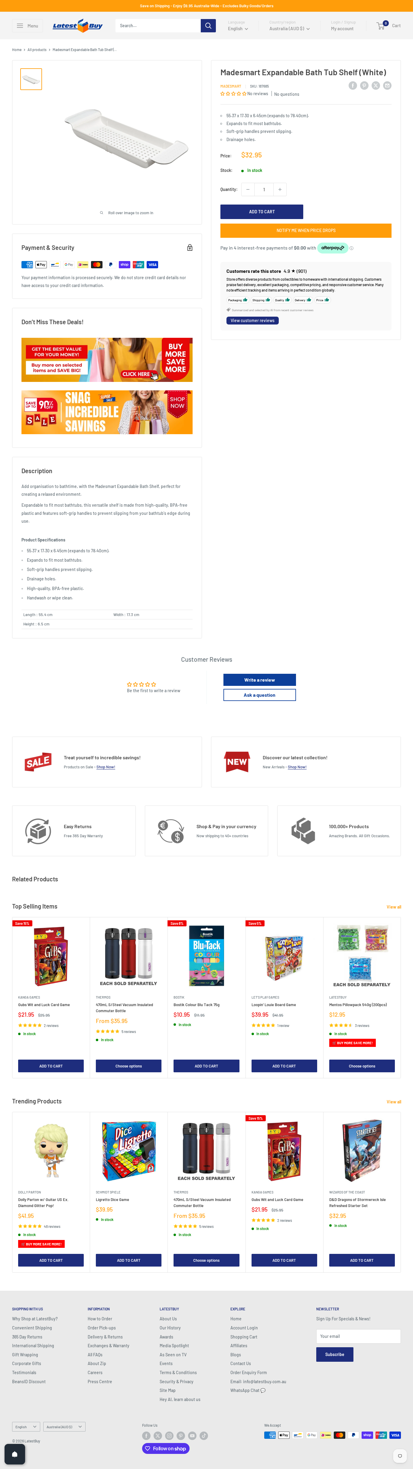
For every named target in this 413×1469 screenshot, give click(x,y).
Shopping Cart (243, 1336)
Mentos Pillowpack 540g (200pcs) (358, 1004)
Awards (166, 1336)
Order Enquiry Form (248, 1372)
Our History (170, 1327)
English (21, 1427)
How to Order (100, 1318)
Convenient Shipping (32, 1327)
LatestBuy (337, 997)
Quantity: (229, 189)
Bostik (179, 997)
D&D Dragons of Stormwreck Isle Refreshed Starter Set (357, 1202)
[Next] (401, 998)
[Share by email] (387, 85)
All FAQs (95, 1354)
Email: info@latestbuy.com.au (258, 1381)
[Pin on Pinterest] (364, 85)
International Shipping (33, 1345)
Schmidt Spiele (108, 1192)
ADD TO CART (262, 211)
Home (16, 49)
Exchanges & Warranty (108, 1345)
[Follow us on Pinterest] (181, 1436)
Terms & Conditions (178, 1372)
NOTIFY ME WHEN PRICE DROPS (306, 230)
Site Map (168, 1390)
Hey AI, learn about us (180, 1399)
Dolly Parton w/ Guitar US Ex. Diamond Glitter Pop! (43, 1202)
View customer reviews (253, 320)
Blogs (235, 1354)
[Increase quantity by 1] (280, 189)
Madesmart (230, 86)
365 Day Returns (27, 1336)
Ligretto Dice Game (112, 1199)
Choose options (128, 1066)
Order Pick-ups (102, 1327)
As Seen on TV (173, 1354)
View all (394, 906)
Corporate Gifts (26, 1363)
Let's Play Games (265, 997)
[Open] (15, 1454)
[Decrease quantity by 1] (248, 189)
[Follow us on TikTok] (204, 1436)
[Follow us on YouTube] (192, 1436)
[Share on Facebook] (353, 85)
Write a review (259, 680)
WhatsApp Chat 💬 (247, 1390)
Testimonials (24, 1372)
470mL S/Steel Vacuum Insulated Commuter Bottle (124, 1007)
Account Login (244, 1327)
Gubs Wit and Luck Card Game (44, 1004)
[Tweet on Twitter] (376, 85)
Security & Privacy (176, 1381)
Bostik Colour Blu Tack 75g (197, 1004)
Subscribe (334, 1354)
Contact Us (240, 1363)
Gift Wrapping (25, 1354)
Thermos (103, 997)
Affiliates (238, 1345)
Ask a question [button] (259, 695)
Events (166, 1363)
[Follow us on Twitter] (158, 1436)
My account (342, 28)
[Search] (208, 25)
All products (37, 49)
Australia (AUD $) (59, 1427)
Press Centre (100, 1381)
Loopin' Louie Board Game (274, 1004)
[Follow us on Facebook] (146, 1436)
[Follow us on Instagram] (169, 1436)
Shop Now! (105, 766)
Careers (95, 1372)
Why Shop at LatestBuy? (35, 1318)
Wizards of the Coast (347, 1192)
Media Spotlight (174, 1345)
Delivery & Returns (105, 1336)
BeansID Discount (29, 1381)
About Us (168, 1318)
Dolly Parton (29, 1192)
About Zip (97, 1363)
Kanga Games (29, 997)
